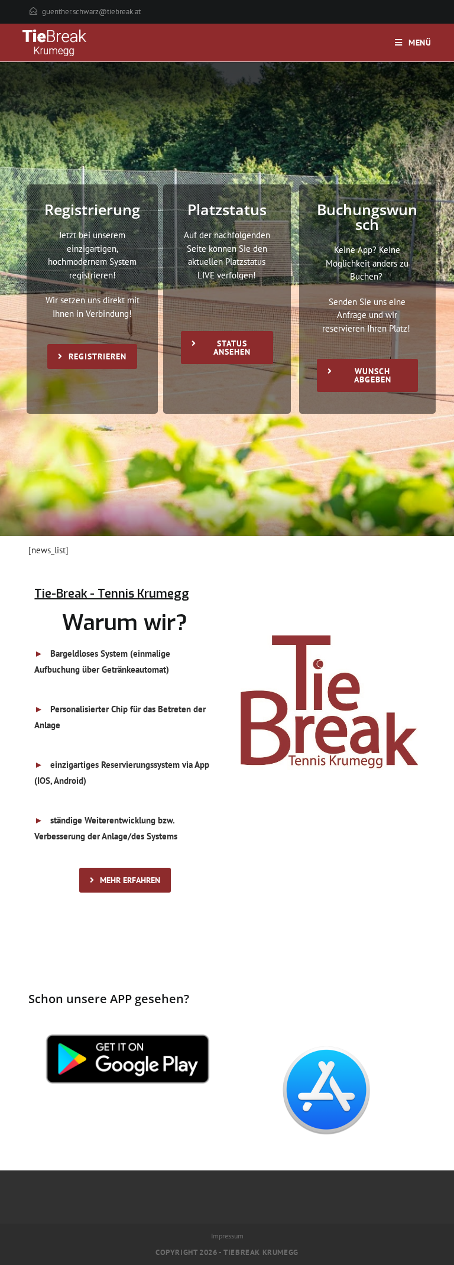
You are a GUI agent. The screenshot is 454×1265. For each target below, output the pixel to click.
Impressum (227, 1235)
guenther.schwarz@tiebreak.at (91, 12)
